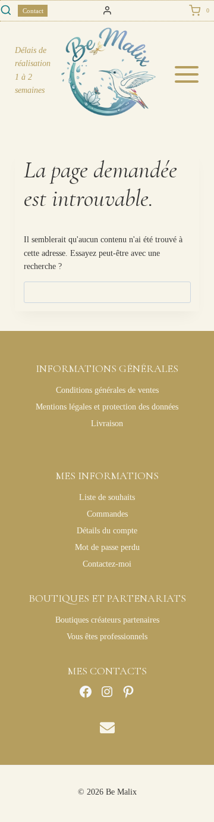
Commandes (107, 514)
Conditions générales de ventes (107, 390)
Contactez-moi (107, 564)
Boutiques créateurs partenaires (107, 619)
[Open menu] (190, 74)
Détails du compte (107, 530)
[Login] (107, 11)
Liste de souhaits (107, 497)
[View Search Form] (6, 11)
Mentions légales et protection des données (107, 406)
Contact (33, 10)
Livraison (107, 423)
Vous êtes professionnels (107, 636)
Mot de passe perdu (107, 547)
